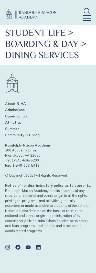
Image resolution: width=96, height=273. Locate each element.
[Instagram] (8, 247)
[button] (86, 11)
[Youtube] (28, 247)
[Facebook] (18, 247)
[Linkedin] (38, 247)
